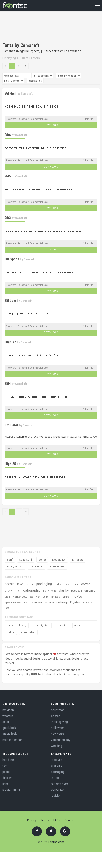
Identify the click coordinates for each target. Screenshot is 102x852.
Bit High (11, 93)
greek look (9, 728)
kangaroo (88, 602)
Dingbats (77, 559)
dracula (49, 602)
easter (55, 716)
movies (77, 596)
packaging (44, 584)
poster (6, 772)
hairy (46, 590)
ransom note (59, 783)
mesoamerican (12, 740)
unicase (89, 590)
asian (6, 722)
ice (7, 607)
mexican (8, 710)
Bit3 (8, 218)
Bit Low (10, 301)
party (10, 625)
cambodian (28, 632)
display (7, 777)
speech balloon (13, 602)
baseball (76, 590)
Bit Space (12, 259)
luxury (23, 625)
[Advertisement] (40, 27)
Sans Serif (25, 559)
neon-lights (40, 625)
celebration (61, 625)
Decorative (59, 559)
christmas (58, 710)
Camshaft (27, 93)
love (20, 584)
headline (8, 759)
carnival (37, 602)
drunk (8, 590)
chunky (64, 590)
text (4, 765)
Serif (10, 559)
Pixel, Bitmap (15, 566)
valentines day (60, 740)
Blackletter (36, 566)
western (7, 716)
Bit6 (8, 135)
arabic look (9, 733)
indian (11, 632)
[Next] (26, 66)
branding (56, 765)
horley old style (63, 584)
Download (51, 125)
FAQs (56, 820)
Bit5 (8, 176)
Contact (70, 820)
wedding (56, 746)
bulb (45, 596)
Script (42, 559)
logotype (56, 759)
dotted (85, 584)
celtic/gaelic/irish (68, 602)
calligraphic (32, 590)
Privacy (32, 820)
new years (58, 733)
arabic (78, 625)
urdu (7, 596)
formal (29, 584)
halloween (58, 728)
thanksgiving (59, 722)
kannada (55, 596)
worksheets (20, 596)
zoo (31, 596)
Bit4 (8, 383)
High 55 (10, 464)
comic (9, 584)
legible (55, 795)
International (57, 566)
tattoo (55, 777)
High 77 (10, 342)
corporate (57, 789)
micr (18, 590)
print (5, 783)
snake (66, 596)
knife (76, 584)
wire (53, 590)
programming (11, 789)
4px (38, 596)
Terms (45, 820)
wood (26, 602)
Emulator (12, 425)
